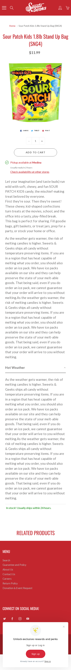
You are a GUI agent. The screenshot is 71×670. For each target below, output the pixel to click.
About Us (8, 569)
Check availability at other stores (29, 171)
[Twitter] (4, 619)
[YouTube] (28, 619)
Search (6, 560)
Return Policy (10, 583)
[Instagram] (20, 619)
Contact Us (9, 574)
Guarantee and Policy (14, 564)
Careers (7, 578)
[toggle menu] (4, 7)
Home (12, 25)
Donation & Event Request (17, 588)
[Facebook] (12, 619)
